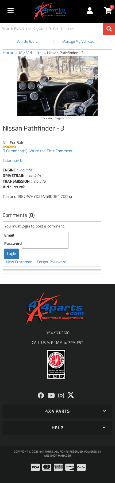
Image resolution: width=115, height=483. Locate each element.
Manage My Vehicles (78, 41)
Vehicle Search (28, 41)
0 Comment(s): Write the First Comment (37, 151)
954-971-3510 (58, 333)
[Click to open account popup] (90, 10)
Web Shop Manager (57, 455)
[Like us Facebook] (41, 395)
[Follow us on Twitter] (70, 395)
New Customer (19, 262)
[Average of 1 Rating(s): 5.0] (57, 147)
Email (9, 235)
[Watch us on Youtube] (51, 395)
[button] (57, 29)
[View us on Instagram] (61, 395)
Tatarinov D (12, 160)
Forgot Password (51, 262)
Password (13, 243)
